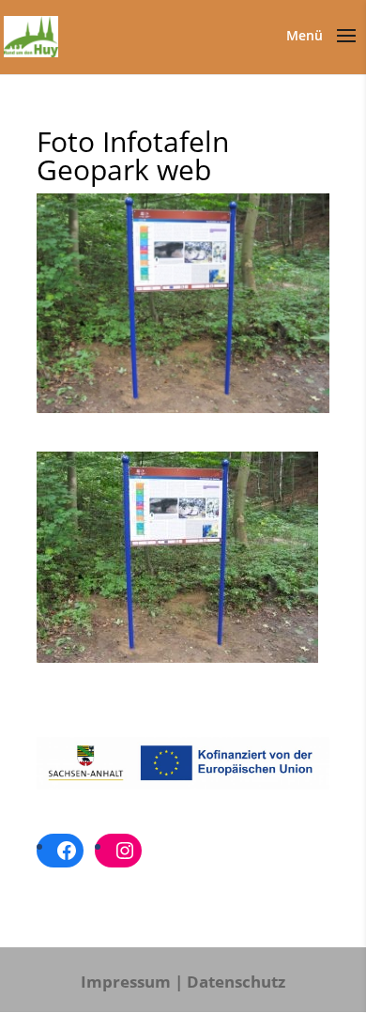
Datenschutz (236, 981)
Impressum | (132, 981)
